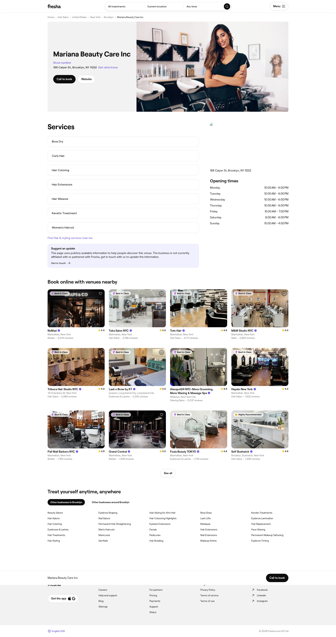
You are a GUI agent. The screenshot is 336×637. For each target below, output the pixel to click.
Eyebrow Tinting (260, 540)
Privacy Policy (207, 589)
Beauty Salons (55, 512)
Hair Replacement (261, 524)
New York (95, 17)
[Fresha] (54, 6)
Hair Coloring (55, 524)
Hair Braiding (156, 540)
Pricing (153, 595)
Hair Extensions (208, 529)
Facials (153, 529)
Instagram (262, 601)
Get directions (108, 67)
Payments (154, 601)
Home (51, 17)
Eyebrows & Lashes (58, 529)
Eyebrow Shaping (108, 512)
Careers (103, 589)
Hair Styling (54, 540)
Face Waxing (258, 529)
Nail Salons (104, 518)
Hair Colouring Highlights (163, 518)
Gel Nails (103, 540)
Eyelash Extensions (159, 524)
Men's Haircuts (107, 529)
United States (79, 17)
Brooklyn (109, 17)
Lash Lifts (205, 518)
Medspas (205, 524)
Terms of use (207, 601)
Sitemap (103, 606)
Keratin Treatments (261, 512)
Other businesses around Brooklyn (110, 502)
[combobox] (124, 6)
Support (153, 606)
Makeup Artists (208, 540)
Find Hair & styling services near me (70, 238)
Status (152, 612)
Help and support (108, 595)
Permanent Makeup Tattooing (267, 535)
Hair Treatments (56, 535)
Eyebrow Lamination (262, 518)
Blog (101, 601)
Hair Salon (63, 17)
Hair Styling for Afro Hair (162, 512)
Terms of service (209, 595)
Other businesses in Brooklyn (66, 502)
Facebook (262, 589)
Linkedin (261, 595)
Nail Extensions (208, 535)
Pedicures (154, 535)
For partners (156, 589)
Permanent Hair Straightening (115, 524)
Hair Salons (54, 518)
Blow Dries (206, 512)
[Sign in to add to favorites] (100, 293)
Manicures (104, 535)
